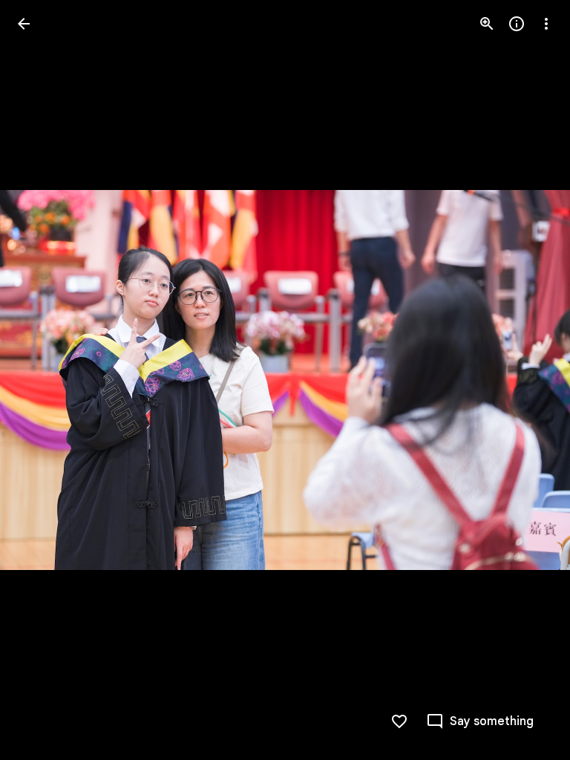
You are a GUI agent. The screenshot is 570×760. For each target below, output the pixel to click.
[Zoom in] (487, 24)
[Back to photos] (24, 24)
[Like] (399, 721)
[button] (41, 380)
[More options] (546, 24)
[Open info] (516, 24)
